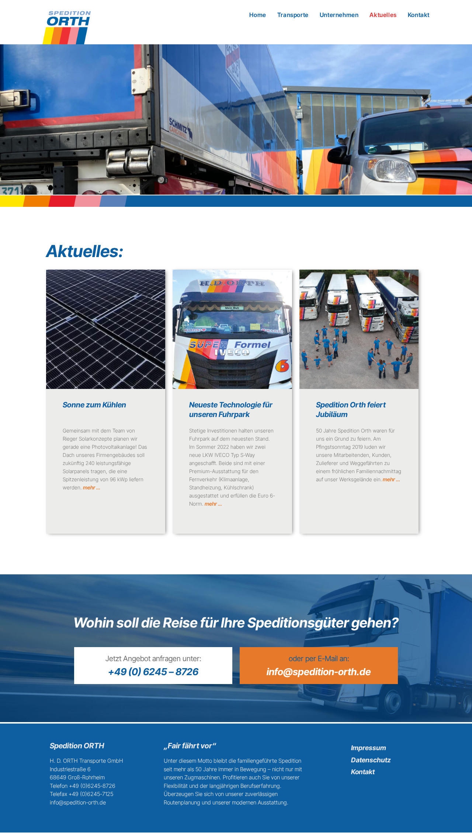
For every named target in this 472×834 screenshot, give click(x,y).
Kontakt (363, 772)
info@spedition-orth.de (319, 671)
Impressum (368, 748)
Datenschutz (371, 760)
